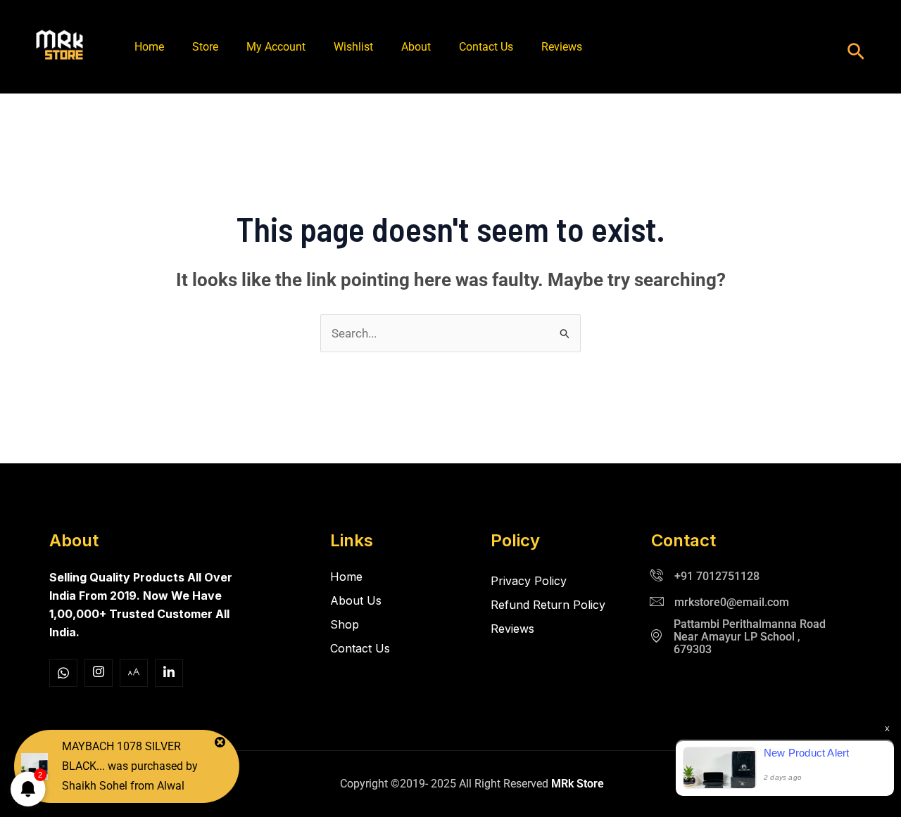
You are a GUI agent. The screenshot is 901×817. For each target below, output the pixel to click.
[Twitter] (134, 673)
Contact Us (486, 46)
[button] (856, 52)
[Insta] (98, 673)
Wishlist (353, 46)
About (416, 46)
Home (149, 46)
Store (205, 46)
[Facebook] (63, 673)
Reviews (561, 46)
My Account (275, 46)
